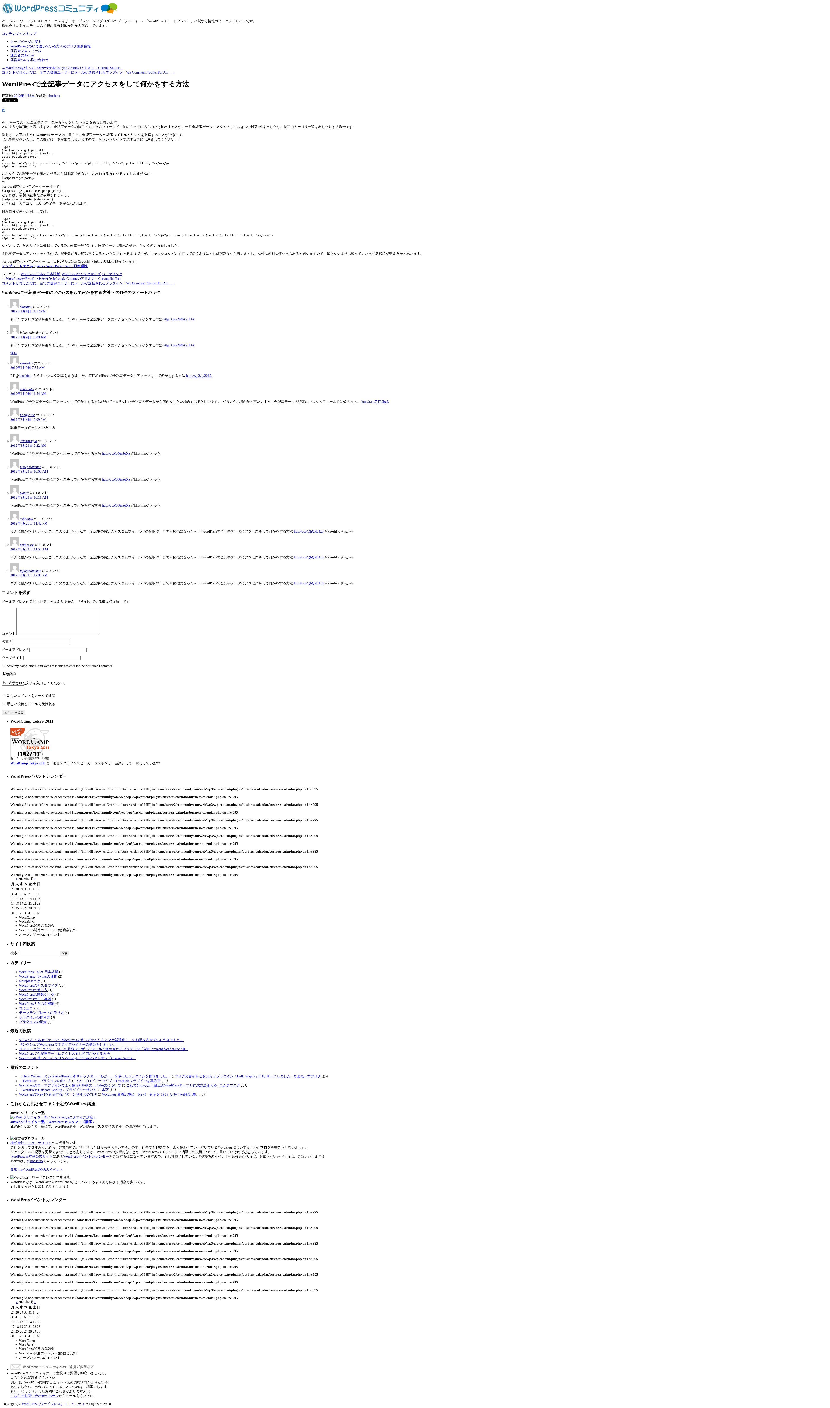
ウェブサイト (12, 657)
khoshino (54, 96)
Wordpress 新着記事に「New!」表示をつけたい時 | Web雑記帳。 (151, 1094)
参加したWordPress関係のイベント (36, 1169)
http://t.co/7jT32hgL (375, 401)
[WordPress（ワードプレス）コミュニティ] (60, 13)
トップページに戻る (26, 41)
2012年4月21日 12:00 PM (28, 575)
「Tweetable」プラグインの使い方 (45, 1081)
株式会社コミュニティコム (31, 1143)
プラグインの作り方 (34, 1017)
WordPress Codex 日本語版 (40, 274)
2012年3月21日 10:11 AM (29, 497)
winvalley (26, 363)
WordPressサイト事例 (35, 999)
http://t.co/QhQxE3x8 (309, 531)
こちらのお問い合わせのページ (34, 1396)
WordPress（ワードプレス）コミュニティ (54, 1404)
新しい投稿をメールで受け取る (31, 704)
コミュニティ (29, 1008)
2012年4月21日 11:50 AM (29, 549)
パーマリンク (112, 274)
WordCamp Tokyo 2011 (28, 763)
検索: (14, 953)
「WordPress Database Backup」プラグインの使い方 (58, 1090)
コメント (9, 633)
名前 (6, 641)
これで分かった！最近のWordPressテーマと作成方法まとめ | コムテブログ (183, 1085)
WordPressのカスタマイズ (81, 274)
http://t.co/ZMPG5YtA (179, 319)
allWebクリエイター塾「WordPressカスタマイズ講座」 (53, 1122)
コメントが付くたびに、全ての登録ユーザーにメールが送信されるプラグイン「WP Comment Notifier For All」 (88, 72)
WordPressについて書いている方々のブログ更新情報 (50, 46)
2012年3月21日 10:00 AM (29, 471)
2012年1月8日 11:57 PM (28, 311)
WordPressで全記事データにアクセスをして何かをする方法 (64, 1053)
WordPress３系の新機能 (36, 1003)
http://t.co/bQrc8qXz (116, 453)
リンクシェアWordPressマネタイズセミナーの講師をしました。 (68, 1044)
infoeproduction (30, 467)
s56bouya (26, 519)
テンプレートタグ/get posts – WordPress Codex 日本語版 (45, 266)
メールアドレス (15, 649)
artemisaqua (28, 441)
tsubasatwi (27, 545)
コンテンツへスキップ (19, 33)
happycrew (27, 415)
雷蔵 (105, 1090)
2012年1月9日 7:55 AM (27, 368)
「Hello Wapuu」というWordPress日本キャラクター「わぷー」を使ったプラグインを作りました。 (94, 1076)
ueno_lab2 (27, 389)
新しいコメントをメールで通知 (31, 696)
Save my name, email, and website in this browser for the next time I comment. (60, 666)
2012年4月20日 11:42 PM (28, 523)
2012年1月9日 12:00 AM (28, 337)
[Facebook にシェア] (3, 111)
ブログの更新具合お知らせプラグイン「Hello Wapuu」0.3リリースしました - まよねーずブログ (248, 1076)
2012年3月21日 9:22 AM (28, 445)
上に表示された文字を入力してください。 (34, 683)
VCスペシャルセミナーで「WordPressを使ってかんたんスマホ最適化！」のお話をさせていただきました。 (101, 1040)
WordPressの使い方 (33, 990)
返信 (13, 353)
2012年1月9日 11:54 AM (28, 393)
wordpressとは (29, 981)
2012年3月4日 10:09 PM (28, 419)
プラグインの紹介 (33, 1022)
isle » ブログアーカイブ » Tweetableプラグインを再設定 (118, 1081)
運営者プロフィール (26, 51)
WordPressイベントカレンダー (86, 1156)
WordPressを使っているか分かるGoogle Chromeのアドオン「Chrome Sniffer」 (62, 68)
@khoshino (35, 1161)
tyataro (24, 493)
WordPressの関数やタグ (36, 994)
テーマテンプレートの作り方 (41, 1012)
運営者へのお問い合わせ (29, 60)
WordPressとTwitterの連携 (38, 976)
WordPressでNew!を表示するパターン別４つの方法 (58, 1094)
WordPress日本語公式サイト (31, 1156)
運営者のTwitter (22, 55)
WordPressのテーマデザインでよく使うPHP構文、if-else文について (70, 1085)
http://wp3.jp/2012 (198, 376)
